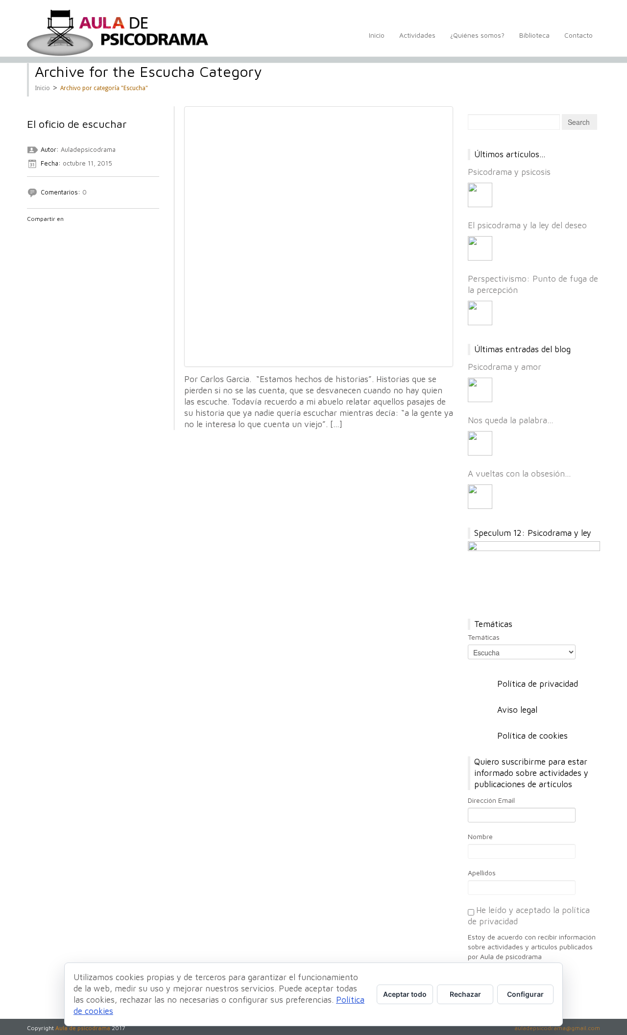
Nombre (480, 836)
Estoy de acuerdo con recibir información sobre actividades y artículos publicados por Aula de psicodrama (532, 947)
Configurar (525, 994)
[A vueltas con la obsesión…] (480, 496)
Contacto (578, 35)
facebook (32, 231)
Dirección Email (491, 800)
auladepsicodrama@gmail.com (557, 1028)
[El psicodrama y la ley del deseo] (480, 248)
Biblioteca (534, 35)
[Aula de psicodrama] (117, 33)
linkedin (70, 231)
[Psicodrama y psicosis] (480, 195)
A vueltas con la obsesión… (519, 474)
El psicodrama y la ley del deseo (527, 225)
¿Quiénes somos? (477, 35)
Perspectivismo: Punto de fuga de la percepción (533, 284)
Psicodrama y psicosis (509, 172)
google (57, 231)
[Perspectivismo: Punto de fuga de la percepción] (480, 313)
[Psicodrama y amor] (480, 390)
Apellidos (482, 872)
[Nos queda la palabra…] (480, 443)
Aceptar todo (405, 994)
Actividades (417, 35)
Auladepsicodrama (88, 149)
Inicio (377, 35)
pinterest (83, 231)
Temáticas (484, 637)
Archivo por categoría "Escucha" (104, 88)
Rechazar (465, 994)
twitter (45, 231)
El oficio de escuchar (77, 124)
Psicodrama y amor (504, 367)
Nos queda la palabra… (511, 420)
